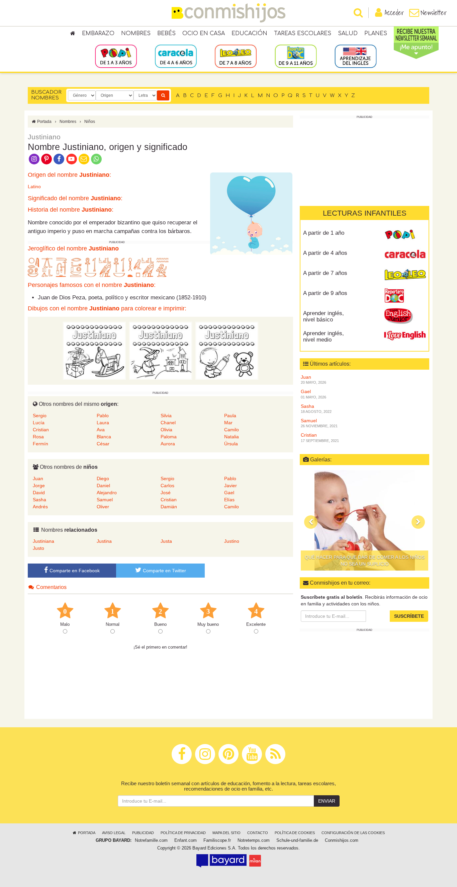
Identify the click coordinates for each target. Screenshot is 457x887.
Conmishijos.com (341, 840)
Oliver (103, 506)
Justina (104, 541)
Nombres (136, 33)
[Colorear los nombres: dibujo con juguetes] (94, 350)
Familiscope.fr (217, 840)
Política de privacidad (183, 833)
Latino (34, 186)
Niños (89, 121)
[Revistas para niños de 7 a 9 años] (235, 56)
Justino (231, 541)
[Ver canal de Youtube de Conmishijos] (71, 158)
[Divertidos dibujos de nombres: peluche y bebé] (226, 350)
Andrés (40, 506)
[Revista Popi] (405, 235)
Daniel (103, 485)
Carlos (167, 485)
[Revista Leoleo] (405, 275)
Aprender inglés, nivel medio (323, 336)
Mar (228, 422)
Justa (166, 541)
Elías (229, 499)
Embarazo (98, 33)
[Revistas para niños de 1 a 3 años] (116, 56)
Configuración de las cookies (353, 833)
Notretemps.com (254, 840)
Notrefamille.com (151, 840)
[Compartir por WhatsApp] (96, 158)
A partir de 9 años (325, 293)
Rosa (38, 436)
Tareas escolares (302, 33)
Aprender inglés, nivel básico (323, 316)
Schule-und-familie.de (297, 840)
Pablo (103, 415)
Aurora (168, 443)
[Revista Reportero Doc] (405, 295)
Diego (103, 478)
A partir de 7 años (325, 273)
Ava (101, 429)
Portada (44, 121)
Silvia (166, 415)
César (103, 443)
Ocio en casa (203, 33)
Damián (169, 506)
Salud (348, 33)
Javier (230, 485)
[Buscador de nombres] (163, 95)
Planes (375, 33)
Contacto (257, 833)
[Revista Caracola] (405, 255)
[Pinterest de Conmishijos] (46, 158)
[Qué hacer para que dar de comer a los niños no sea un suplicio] (364, 520)
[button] (310, 522)
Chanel (168, 422)
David (39, 492)
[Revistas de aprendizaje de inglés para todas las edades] (355, 56)
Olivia (166, 429)
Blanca (104, 436)
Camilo (231, 429)
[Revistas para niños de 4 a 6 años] (176, 56)
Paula (230, 415)
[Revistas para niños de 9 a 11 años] (295, 56)
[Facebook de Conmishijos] (59, 158)
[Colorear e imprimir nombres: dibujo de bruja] (160, 350)
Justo (38, 548)
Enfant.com (185, 840)
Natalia (231, 436)
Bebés (166, 33)
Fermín (40, 443)
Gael (229, 492)
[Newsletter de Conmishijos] (84, 158)
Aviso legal (113, 833)
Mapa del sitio (226, 833)
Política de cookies (295, 833)
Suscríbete (409, 616)
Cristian (41, 429)
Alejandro (107, 492)
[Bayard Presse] (221, 860)
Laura (103, 422)
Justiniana (43, 541)
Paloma (169, 436)
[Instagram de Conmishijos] (34, 158)
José (166, 492)
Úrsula (231, 443)
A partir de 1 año (323, 233)
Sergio (40, 415)
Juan (38, 478)
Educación (249, 33)
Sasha (39, 499)
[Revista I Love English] (405, 336)
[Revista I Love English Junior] (405, 315)
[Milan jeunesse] (255, 860)
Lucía (38, 422)
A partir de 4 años (325, 253)
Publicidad (143, 833)
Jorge (39, 485)
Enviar (326, 801)
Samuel (105, 499)
